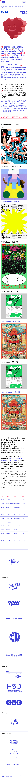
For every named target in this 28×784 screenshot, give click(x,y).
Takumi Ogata (14, 458)
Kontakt (14, 774)
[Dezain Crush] (3, 3)
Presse (18, 774)
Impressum (23, 774)
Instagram (10, 774)
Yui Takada (13, 460)
